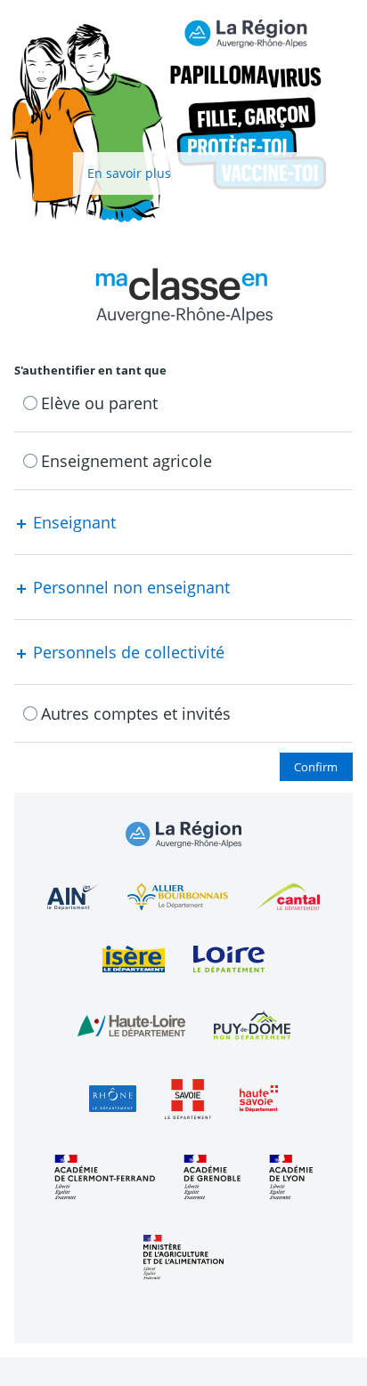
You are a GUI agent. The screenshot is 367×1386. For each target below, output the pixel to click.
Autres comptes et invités (136, 713)
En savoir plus (129, 173)
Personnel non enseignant (129, 587)
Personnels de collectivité (126, 652)
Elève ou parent (99, 403)
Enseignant (72, 522)
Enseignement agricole (126, 460)
